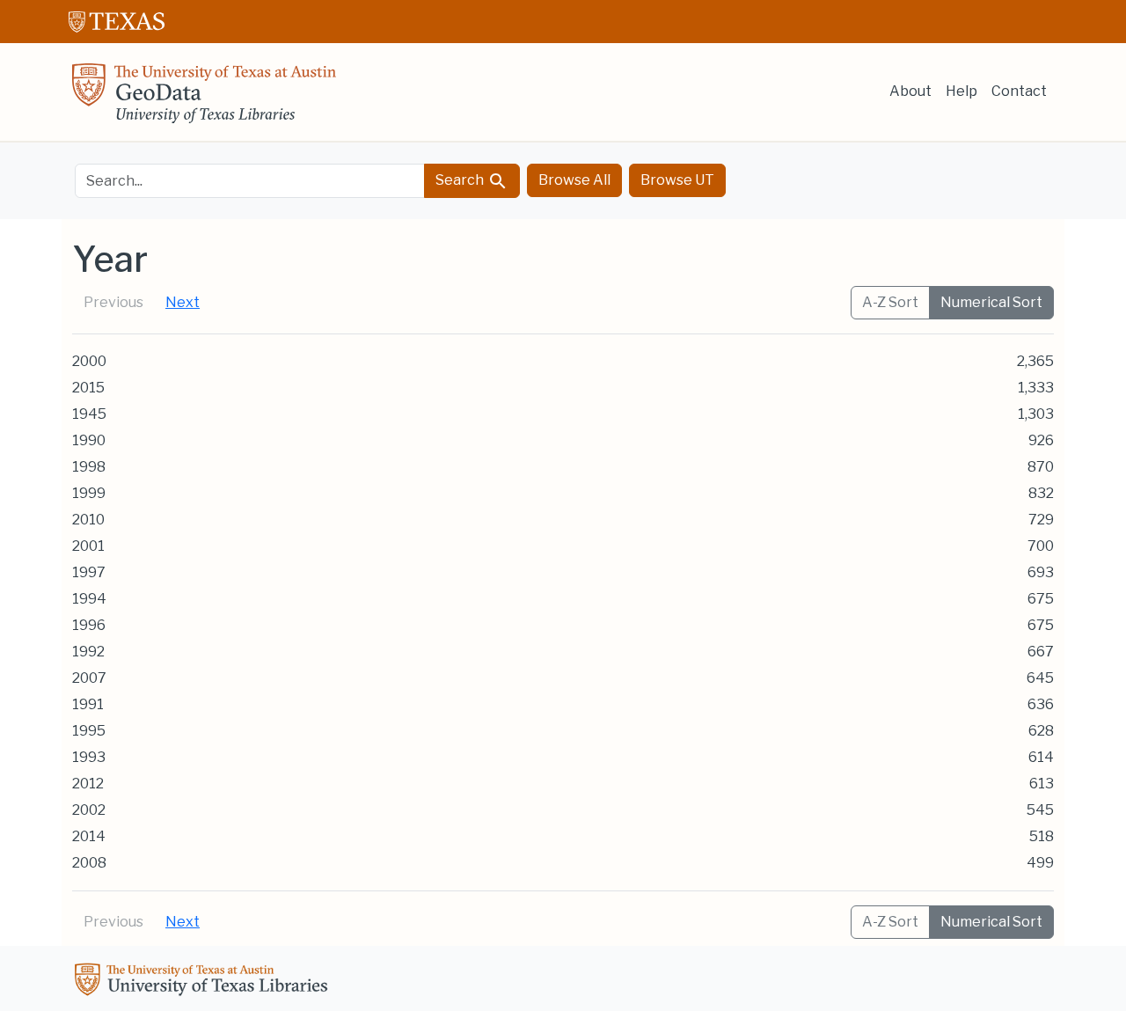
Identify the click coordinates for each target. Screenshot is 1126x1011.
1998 (89, 466)
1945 (89, 414)
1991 (88, 704)
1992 (88, 651)
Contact (1019, 91)
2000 (89, 361)
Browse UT (677, 180)
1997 (89, 572)
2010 (88, 519)
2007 (89, 678)
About (910, 91)
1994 (89, 598)
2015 (88, 387)
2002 (89, 810)
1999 (89, 493)
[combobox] (250, 181)
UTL (204, 982)
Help (961, 91)
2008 (89, 862)
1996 (89, 625)
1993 (89, 757)
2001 (88, 546)
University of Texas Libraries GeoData (204, 98)
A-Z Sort (890, 302)
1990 (89, 440)
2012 (88, 783)
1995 (89, 730)
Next (182, 302)
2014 (89, 836)
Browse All (574, 180)
